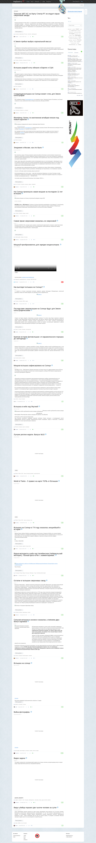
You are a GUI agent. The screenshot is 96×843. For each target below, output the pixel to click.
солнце (16, 213)
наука (79, 37)
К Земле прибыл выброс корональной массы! (32, 42)
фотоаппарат (22, 750)
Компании (37, 1)
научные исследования (73, 38)
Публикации (76, 52)
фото (77, 44)
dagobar (69, 63)
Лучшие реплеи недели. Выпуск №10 (29, 435)
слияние (30, 655)
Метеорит (32, 572)
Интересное (71, 32)
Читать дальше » (19, 31)
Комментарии (70, 52)
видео (77, 29)
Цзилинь (22, 132)
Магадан (78, 35)
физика (49, 799)
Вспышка (27, 572)
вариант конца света (27, 546)
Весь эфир (78, 95)
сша (22, 822)
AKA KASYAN (33, 279)
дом (70, 30)
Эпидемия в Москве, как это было (28, 148)
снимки (30, 750)
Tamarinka (17, 753)
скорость (20, 799)
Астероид (17, 572)
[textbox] (75, 25)
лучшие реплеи (37, 473)
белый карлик (25, 655)
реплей (31, 473)
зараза (29, 184)
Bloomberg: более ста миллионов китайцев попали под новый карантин (36, 118)
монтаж (34, 750)
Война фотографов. (22, 712)
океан (79, 38)
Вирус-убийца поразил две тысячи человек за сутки (35, 808)
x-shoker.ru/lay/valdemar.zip (27, 277)
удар (43, 799)
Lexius (69, 76)
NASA (24, 301)
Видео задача (19, 758)
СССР (78, 41)
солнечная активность (19, 110)
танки (25, 473)
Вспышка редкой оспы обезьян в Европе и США (33, 68)
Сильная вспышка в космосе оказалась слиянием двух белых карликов (36, 621)
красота (16, 704)
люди (73, 35)
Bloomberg (21, 129)
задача (16, 799)
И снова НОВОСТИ (17, 121)
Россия (79, 40)
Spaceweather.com (29, 99)
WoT (22, 473)
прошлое (75, 40)
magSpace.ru (17, 1)
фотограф (17, 750)
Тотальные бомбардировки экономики (75, 89)
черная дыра (17, 237)
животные (74, 30)
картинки (76, 33)
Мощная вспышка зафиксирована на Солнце (32, 366)
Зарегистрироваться (76, 1)
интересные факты (77, 32)
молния (45, 799)
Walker (16, 575)
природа (70, 40)
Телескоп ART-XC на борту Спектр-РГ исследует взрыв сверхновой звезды (36, 14)
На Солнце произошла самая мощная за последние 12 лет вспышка (38, 193)
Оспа (16, 86)
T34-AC (16, 548)
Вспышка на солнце (22, 663)
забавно (79, 30)
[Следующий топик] (85, 13)
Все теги (69, 21)
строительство (73, 43)
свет (23, 799)
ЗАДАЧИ (15, 760)
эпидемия (33, 184)
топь (31, 520)
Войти (82, 1)
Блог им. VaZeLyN (17, 246)
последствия (28, 329)
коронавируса (28, 127)
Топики (27, 1)
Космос (15, 17)
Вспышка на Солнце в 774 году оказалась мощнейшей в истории (37, 528)
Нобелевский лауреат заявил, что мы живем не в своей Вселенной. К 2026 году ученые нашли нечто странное (75, 60)
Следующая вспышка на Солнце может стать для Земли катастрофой (37, 94)
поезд (40, 799)
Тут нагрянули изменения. (72, 56)
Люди (44, 1)
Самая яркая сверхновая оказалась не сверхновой (35, 221)
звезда (24, 213)
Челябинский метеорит (41, 572)
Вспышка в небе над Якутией (26, 407)
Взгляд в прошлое (17, 150)
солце (20, 398)
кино (80, 33)
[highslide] (15, 151)
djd (15, 401)
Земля (16, 329)
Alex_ (69, 88)
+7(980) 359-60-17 (69, 836)
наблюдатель (31, 799)
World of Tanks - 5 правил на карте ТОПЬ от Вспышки (36, 481)
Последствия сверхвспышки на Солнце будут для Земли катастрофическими (37, 309)
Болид (21, 572)
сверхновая (21, 34)
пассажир (36, 799)
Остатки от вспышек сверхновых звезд (29, 581)
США (78, 43)
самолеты (71, 41)
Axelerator (17, 62)
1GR (68, 92)
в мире (73, 29)
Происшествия (16, 409)
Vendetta (16, 36)
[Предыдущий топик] (85, 11)
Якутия (16, 426)
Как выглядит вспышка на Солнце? (28, 287)
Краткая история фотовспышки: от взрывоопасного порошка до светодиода (38, 338)
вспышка (17, 34)
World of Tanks (16, 436)
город (81, 29)
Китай (16, 139)
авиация (70, 29)
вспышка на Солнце (26, 60)
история (72, 33)
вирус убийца (18, 822)
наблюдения (34, 34)
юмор (79, 44)
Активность (48, 1)
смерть (75, 41)
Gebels (16, 825)
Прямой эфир (72, 49)
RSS (81, 95)
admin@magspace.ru (69, 835)
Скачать (16, 272)
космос (70, 35)
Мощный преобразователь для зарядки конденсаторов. (36, 245)
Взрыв (24, 572)
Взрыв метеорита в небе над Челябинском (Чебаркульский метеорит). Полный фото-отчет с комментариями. (38, 554)
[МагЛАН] (75, 115)
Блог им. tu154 (16, 665)
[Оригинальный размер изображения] (39, 563)
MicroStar (69, 55)
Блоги (32, 1)
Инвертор (17, 279)
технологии (72, 44)
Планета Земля (16, 557)
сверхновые (24, 612)
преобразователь (22, 279)
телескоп (29, 34)
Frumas (69, 67)
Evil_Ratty (17, 522)
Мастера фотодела (17, 714)
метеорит (27, 426)
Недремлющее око (17, 70)
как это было (17, 184)
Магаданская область (73, 37)
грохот (23, 426)
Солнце (16, 60)
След (35, 572)
